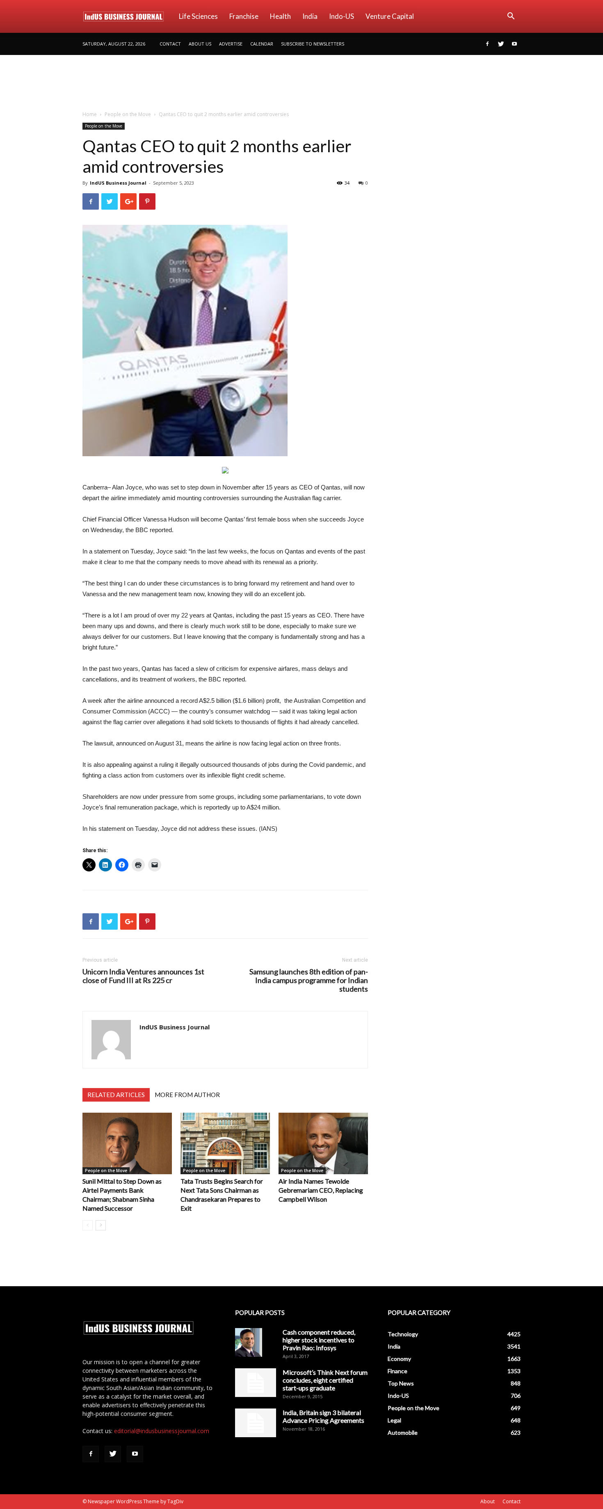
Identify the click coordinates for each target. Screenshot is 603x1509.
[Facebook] (487, 44)
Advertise (230, 44)
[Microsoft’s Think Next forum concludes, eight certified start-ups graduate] (255, 1382)
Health (280, 16)
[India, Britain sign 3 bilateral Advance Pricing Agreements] (255, 1422)
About (487, 1501)
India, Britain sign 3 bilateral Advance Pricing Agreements (323, 1416)
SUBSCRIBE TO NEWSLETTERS (312, 44)
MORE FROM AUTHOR (187, 1094)
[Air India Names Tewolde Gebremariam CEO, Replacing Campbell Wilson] (323, 1143)
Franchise (243, 16)
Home (89, 114)
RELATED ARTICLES (116, 1094)
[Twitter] (501, 44)
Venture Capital (389, 16)
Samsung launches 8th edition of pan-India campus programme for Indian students (308, 980)
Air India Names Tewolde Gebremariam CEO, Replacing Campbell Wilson (321, 1190)
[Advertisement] (301, 83)
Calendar (261, 44)
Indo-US (341, 16)
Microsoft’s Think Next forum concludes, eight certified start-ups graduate (325, 1380)
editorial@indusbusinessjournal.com (161, 1431)
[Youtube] (514, 44)
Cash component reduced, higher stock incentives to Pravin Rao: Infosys (319, 1339)
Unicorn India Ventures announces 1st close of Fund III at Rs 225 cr (143, 976)
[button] (511, 17)
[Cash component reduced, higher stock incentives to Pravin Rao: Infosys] (248, 1342)
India (309, 16)
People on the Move (128, 114)
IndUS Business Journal (118, 183)
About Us (200, 44)
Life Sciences (198, 16)
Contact (170, 44)
